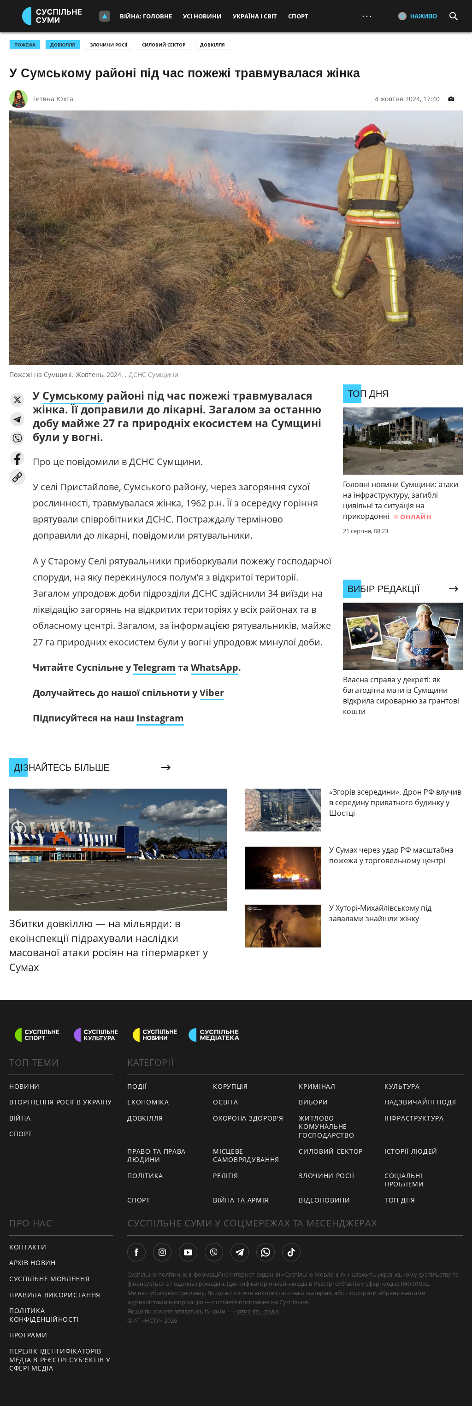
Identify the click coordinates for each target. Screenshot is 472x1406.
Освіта (225, 1102)
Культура (402, 1086)
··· (366, 16)
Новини (24, 1086)
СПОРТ (20, 1133)
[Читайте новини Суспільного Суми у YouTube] (188, 1252)
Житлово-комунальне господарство (326, 1126)
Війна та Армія (241, 1200)
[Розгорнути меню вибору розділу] (104, 16)
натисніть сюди (256, 1311)
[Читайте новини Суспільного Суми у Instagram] (162, 1252)
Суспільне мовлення (49, 1278)
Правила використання (54, 1294)
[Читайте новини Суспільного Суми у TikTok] (291, 1252)
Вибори (313, 1102)
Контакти (28, 1247)
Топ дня (399, 1200)
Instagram (160, 718)
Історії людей (410, 1151)
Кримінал (317, 1086)
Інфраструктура (414, 1118)
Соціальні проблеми (404, 1180)
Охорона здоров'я (248, 1118)
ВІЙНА (20, 1118)
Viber (212, 692)
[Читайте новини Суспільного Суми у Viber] (214, 1252)
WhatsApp (214, 667)
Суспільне (293, 1302)
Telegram (154, 667)
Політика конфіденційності (44, 1315)
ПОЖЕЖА (24, 44)
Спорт (298, 16)
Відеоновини (324, 1200)
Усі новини (202, 16)
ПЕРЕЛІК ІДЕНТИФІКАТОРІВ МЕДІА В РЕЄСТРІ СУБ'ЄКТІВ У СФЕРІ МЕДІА (60, 1359)
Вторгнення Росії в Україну (60, 1102)
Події (137, 1086)
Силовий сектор (163, 44)
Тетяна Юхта (52, 98)
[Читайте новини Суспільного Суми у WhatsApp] (265, 1252)
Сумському (73, 395)
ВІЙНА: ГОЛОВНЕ (146, 16)
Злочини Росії (108, 44)
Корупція (230, 1086)
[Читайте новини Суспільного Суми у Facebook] (136, 1252)
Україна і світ (255, 16)
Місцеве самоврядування (246, 1155)
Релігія (225, 1175)
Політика (145, 1175)
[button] (17, 400)
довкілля (62, 44)
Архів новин (32, 1262)
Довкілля (212, 44)
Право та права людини (156, 1155)
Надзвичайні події (420, 1102)
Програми (28, 1334)
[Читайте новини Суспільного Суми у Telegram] (239, 1252)
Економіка (148, 1102)
